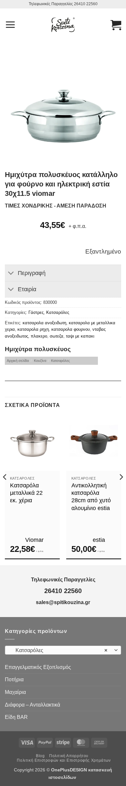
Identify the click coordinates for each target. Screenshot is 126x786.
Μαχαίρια (15, 692)
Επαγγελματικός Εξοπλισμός (38, 667)
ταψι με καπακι (80, 336)
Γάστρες (36, 312)
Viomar (34, 540)
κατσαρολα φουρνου (70, 329)
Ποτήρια (14, 679)
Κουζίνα (40, 361)
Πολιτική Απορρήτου (69, 756)
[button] (10, 24)
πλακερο (39, 336)
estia (99, 540)
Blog (40, 756)
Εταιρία (27, 289)
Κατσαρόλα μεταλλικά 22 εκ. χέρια (26, 493)
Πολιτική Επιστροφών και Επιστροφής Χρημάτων (63, 760)
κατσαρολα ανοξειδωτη (44, 322)
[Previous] (5, 490)
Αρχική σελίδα (18, 361)
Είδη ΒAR (16, 717)
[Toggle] (11, 274)
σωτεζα (56, 336)
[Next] (121, 490)
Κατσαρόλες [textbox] (59, 650)
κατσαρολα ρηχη (33, 329)
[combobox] (63, 650)
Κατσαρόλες (57, 312)
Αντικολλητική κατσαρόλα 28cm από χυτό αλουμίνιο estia (91, 496)
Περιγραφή (32, 273)
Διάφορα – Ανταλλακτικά (32, 705)
